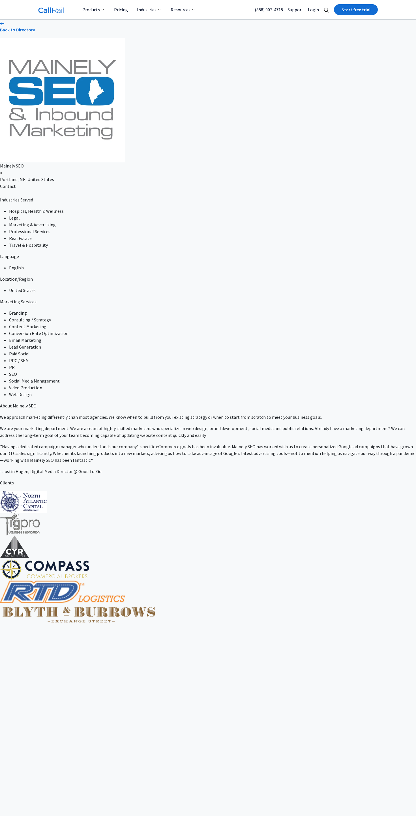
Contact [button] (8, 186)
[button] (326, 9)
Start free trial (356, 9)
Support (295, 9)
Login (313, 9)
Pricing (121, 9)
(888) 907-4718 (269, 9)
